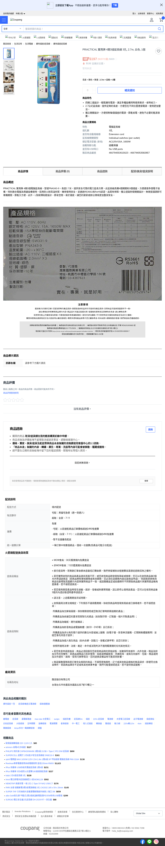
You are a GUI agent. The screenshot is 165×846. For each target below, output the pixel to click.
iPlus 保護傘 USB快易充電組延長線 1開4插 (24, 767)
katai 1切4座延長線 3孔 (16, 775)
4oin (139, 723)
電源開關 (53, 723)
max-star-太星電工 (43, 719)
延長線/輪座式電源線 (27, 704)
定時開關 (31, 723)
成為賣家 (159, 14)
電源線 (110, 719)
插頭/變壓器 (45, 704)
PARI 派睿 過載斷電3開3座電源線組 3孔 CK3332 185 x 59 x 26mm (34, 787)
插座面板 (150, 719)
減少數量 (94, 88)
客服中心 (150, 14)
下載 (115, 5)
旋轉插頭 (42, 723)
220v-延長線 (98, 719)
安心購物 (114, 811)
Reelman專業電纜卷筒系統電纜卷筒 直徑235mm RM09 (30, 763)
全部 (5, 29)
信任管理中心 (78, 811)
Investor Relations (22, 811)
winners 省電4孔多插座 (16, 747)
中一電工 (76, 723)
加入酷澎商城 (46, 816)
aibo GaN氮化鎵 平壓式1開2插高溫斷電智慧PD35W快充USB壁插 (34, 796)
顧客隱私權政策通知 (97, 811)
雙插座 (108, 723)
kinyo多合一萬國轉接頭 (24, 728)
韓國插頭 (7, 728)
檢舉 (146, 481)
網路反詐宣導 (63, 816)
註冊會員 (141, 14)
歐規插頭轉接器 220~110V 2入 (19, 743)
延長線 (15, 719)
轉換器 (99, 723)
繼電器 (6, 719)
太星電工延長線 (123, 719)
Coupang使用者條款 (44, 811)
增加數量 (94, 92)
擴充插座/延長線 (43, 44)
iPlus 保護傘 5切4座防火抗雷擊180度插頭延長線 (27, 771)
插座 (88, 719)
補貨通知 (130, 90)
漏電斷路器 (26, 719)
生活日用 (18, 44)
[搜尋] (159, 28)
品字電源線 (138, 719)
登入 (134, 14)
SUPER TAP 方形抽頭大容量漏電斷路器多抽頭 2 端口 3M (30, 792)
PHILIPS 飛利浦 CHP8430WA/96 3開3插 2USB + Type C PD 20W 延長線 (37, 751)
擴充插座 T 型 (9, 704)
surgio (56, 719)
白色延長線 (8, 723)
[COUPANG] (30, 829)
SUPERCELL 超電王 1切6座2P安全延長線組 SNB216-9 (30, 755)
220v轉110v (129, 723)
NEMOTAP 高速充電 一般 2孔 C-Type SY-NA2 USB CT (29, 783)
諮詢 (150, 429)
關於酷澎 (6, 811)
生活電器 (29, 44)
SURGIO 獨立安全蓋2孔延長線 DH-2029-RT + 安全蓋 (29, 800)
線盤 (40, 728)
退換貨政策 (62, 811)
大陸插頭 (20, 723)
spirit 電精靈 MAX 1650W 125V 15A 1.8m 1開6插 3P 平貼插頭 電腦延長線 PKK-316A (42, 759)
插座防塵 (67, 719)
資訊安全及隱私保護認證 (25, 816)
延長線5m (78, 719)
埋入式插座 (88, 723)
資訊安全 (6, 816)
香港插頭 (64, 723)
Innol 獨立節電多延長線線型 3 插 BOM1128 (24, 779)
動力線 (117, 723)
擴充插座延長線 (60, 44)
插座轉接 (149, 723)
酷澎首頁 (7, 44)
